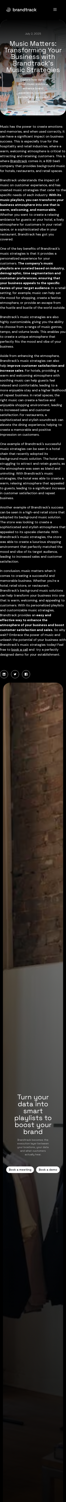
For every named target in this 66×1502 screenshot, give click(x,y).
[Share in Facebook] (26, 674)
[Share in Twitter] (15, 674)
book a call (19, 649)
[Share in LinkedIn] (4, 674)
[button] (55, 9)
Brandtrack (18, 161)
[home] (26, 9)
